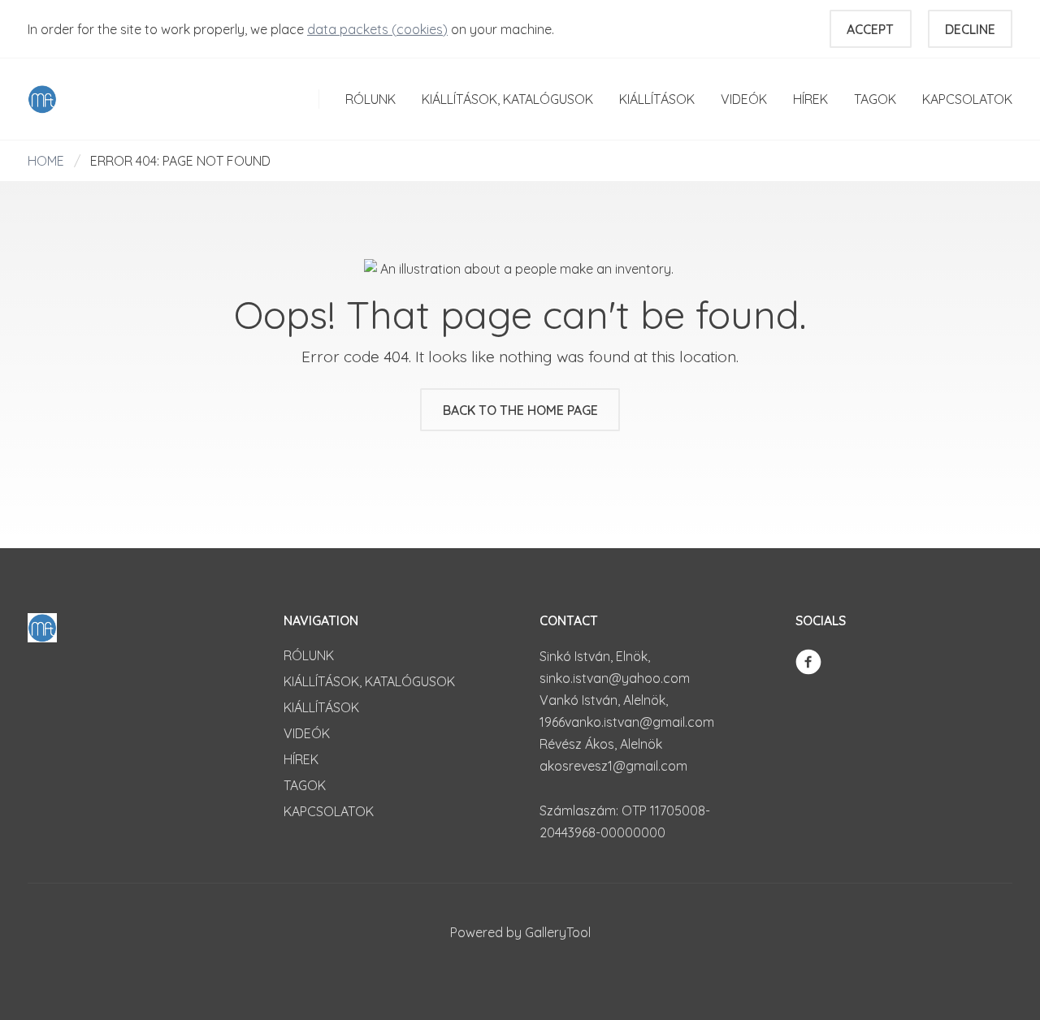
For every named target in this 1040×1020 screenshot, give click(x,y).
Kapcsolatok (967, 99)
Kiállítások (657, 99)
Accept (870, 29)
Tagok (875, 99)
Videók (744, 99)
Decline (970, 29)
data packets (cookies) (377, 29)
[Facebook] (808, 660)
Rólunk (370, 99)
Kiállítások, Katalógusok (507, 99)
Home (46, 161)
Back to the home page (520, 410)
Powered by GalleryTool (520, 932)
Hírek (810, 99)
